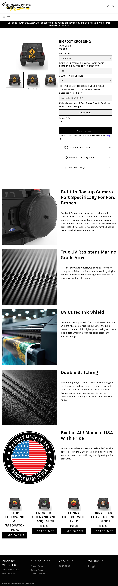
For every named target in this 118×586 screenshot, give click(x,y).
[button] (28, 89)
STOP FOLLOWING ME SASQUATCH (15, 519)
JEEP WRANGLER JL (10, 570)
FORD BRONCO (8, 574)
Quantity (64, 118)
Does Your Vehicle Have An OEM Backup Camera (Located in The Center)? (83, 64)
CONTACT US (64, 566)
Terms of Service (38, 574)
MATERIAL (64, 53)
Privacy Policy (37, 566)
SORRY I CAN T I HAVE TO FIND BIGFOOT (103, 517)
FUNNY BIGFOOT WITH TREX (74, 517)
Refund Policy (37, 570)
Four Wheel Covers (14, 584)
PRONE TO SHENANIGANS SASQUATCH (44, 517)
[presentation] (4, 81)
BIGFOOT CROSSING (75, 41)
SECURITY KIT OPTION (71, 76)
